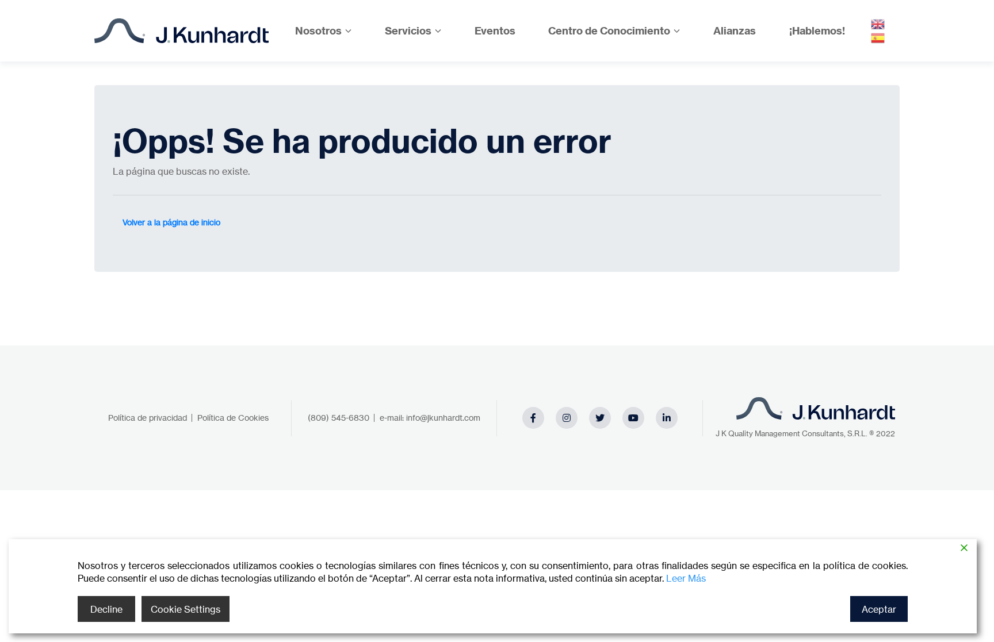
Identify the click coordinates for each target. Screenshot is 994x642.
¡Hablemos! (817, 30)
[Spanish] (878, 37)
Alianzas (734, 30)
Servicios (408, 30)
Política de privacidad (147, 417)
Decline (106, 609)
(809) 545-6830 (338, 417)
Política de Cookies (233, 417)
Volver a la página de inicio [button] (171, 222)
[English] (878, 23)
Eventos (495, 30)
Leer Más (686, 578)
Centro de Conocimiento (609, 30)
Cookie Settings (185, 609)
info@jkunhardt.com (443, 417)
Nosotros (318, 30)
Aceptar (879, 609)
